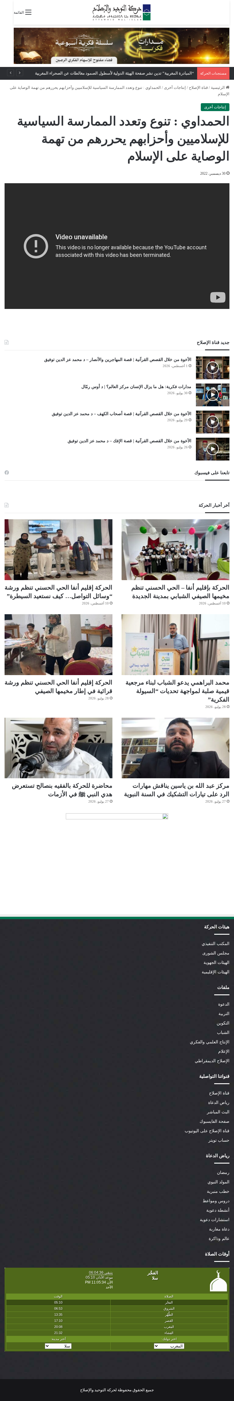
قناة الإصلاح (198, 87)
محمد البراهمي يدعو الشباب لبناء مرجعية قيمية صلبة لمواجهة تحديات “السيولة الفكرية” (177, 691)
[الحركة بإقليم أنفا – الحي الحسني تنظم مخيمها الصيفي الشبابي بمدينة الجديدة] (175, 549)
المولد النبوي (218, 1182)
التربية (223, 1013)
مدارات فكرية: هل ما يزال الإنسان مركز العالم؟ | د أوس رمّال (136, 386)
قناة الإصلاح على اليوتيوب (207, 1131)
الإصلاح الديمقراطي (212, 1061)
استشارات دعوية (214, 1219)
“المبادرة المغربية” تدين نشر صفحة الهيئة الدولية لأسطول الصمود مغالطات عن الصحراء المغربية (120, 73)
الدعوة (223, 1004)
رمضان (223, 1172)
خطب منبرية (218, 1191)
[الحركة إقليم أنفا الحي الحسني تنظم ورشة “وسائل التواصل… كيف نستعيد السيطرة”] (58, 549)
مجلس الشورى (215, 953)
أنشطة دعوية (217, 1210)
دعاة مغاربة (219, 1229)
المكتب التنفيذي (215, 943)
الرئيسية (218, 87)
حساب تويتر (218, 1140)
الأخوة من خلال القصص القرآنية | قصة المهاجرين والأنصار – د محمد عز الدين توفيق (117, 359)
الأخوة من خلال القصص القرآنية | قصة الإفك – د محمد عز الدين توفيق (129, 441)
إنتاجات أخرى (175, 87)
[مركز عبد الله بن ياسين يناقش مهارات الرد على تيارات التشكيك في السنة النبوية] (175, 748)
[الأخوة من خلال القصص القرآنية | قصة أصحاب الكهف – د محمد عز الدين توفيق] (212, 422)
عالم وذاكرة (219, 1238)
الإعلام (223, 1051)
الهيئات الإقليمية (215, 972)
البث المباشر (218, 1112)
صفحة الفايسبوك (214, 1121)
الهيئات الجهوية (216, 962)
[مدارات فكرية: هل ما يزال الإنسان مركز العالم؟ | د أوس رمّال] (212, 395)
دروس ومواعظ (216, 1201)
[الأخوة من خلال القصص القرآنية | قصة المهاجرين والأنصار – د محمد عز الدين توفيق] (212, 367)
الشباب (223, 1032)
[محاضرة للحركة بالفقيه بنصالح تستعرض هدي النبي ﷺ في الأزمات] (58, 748)
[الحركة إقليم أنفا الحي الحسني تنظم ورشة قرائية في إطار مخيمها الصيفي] (58, 644)
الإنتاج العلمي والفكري (209, 1042)
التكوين (223, 1023)
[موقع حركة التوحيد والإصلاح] (122, 12)
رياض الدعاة (218, 1102)
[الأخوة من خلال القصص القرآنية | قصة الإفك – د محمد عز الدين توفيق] (212, 449)
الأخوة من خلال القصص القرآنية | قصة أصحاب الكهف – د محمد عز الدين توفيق (121, 414)
